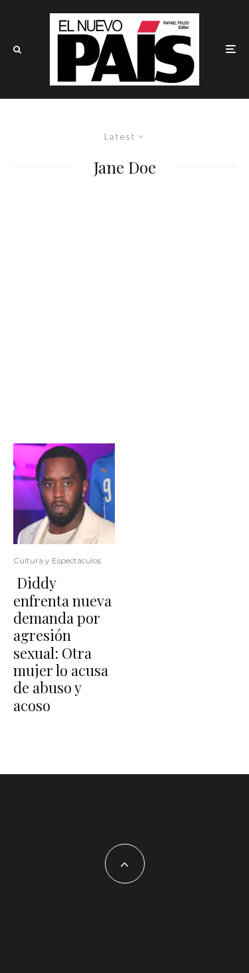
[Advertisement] (124, 312)
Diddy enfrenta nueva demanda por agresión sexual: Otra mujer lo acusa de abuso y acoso (62, 644)
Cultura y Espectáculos (57, 560)
